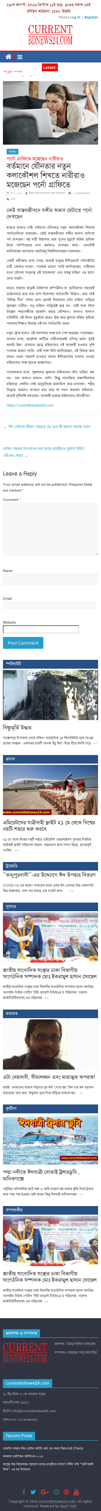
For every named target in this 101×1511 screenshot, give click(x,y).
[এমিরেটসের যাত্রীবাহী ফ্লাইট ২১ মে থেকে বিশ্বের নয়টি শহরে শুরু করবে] (50, 767)
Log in (75, 17)
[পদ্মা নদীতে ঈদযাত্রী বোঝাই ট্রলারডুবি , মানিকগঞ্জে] (50, 1117)
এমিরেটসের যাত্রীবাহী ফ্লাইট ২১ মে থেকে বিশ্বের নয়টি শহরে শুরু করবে (49, 825)
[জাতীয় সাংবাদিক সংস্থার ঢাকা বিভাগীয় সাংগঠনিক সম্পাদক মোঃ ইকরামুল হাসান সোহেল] (50, 915)
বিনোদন (12, 152)
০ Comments (81, 193)
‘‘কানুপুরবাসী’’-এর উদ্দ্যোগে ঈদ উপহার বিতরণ (49, 875)
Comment (12, 500)
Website (9, 622)
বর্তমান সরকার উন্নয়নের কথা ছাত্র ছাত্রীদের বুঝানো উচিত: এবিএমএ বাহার (44, 451)
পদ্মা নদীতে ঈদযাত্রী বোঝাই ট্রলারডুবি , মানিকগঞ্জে (41, 1175)
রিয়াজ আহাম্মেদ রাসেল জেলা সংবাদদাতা (47, 193)
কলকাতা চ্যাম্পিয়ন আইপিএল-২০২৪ (23, 1456)
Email (7, 598)
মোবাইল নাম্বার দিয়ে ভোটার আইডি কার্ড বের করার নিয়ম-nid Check (43, 1448)
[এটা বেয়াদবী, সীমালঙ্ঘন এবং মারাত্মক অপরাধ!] (50, 1022)
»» (95, 743)
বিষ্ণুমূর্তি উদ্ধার (12, 73)
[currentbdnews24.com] (8, 57)
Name (8, 571)
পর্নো (13, 199)
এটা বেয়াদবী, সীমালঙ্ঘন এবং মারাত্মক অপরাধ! (49, 1077)
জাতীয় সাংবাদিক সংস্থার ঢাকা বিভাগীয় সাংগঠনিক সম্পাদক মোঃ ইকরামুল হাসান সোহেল (50, 973)
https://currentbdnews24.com (30, 405)
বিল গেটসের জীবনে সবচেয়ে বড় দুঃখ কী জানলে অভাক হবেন (46, 426)
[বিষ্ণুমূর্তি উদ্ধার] (50, 672)
